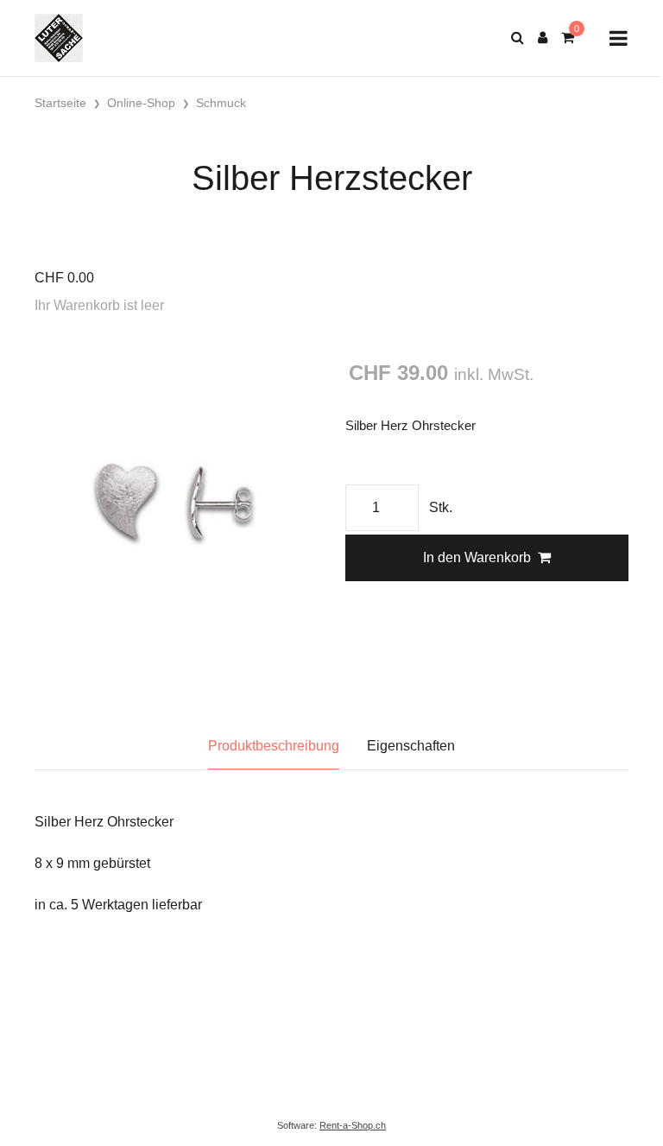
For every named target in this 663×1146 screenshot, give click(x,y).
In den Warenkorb (477, 557)
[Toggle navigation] (618, 38)
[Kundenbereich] (542, 38)
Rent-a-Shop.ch (352, 1125)
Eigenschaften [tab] (411, 745)
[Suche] (517, 38)
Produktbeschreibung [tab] (273, 745)
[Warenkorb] (567, 38)
